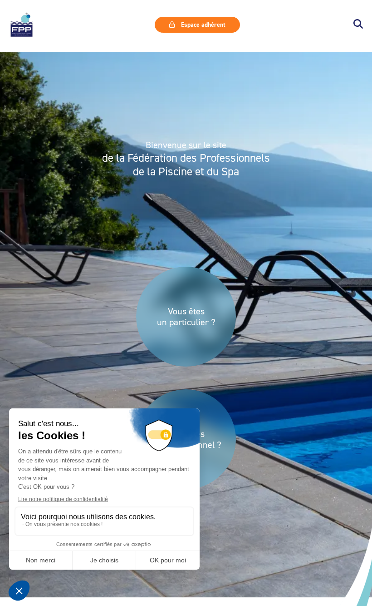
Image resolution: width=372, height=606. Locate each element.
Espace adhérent (202, 24)
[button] (358, 24)
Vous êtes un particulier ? (186, 317)
